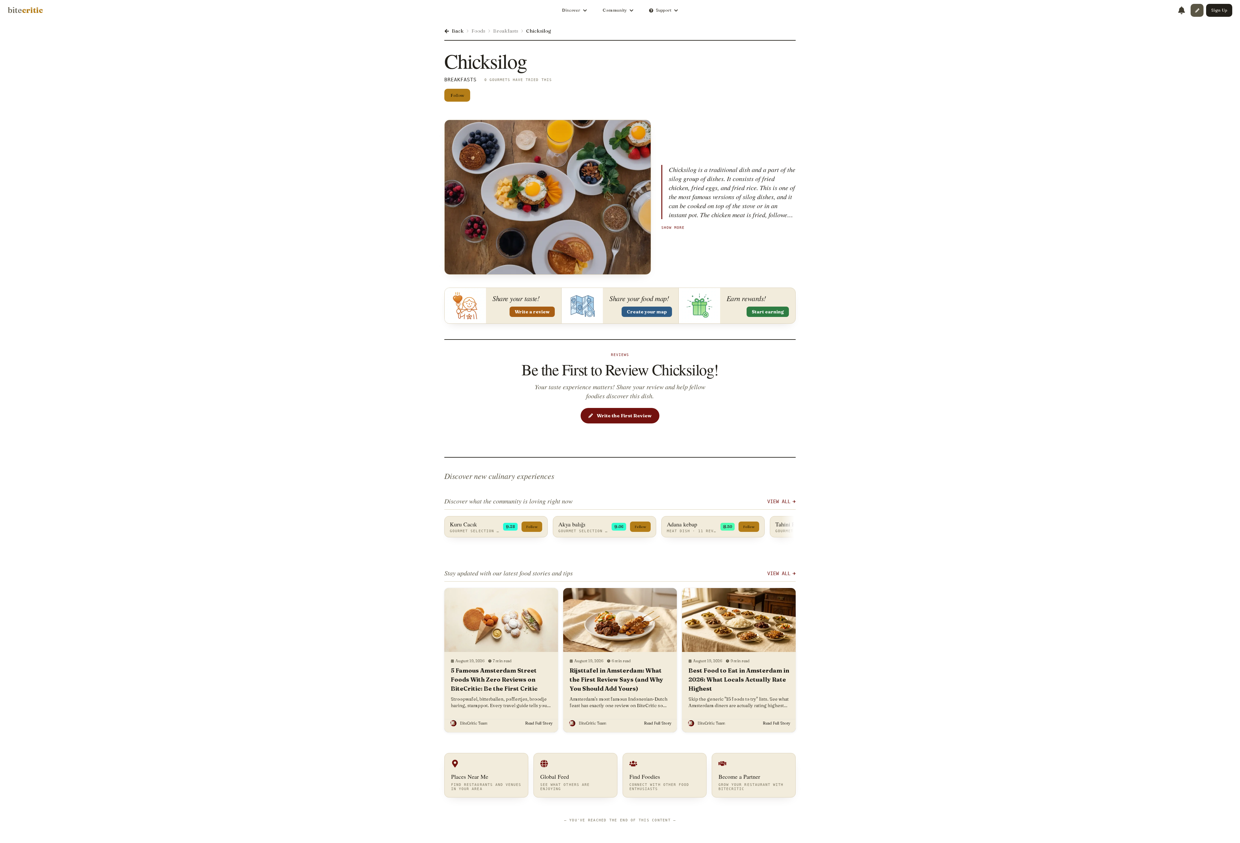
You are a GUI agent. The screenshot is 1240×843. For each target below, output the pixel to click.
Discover (571, 10)
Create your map (647, 312)
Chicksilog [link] (538, 31)
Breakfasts (505, 31)
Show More (673, 227)
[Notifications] (1181, 10)
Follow (457, 95)
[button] (1197, 10)
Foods (478, 31)
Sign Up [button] (1219, 10)
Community (615, 10)
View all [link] (778, 573)
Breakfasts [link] (460, 80)
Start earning (768, 312)
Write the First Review (624, 415)
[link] (25, 10)
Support (663, 10)
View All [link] (778, 501)
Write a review (532, 312)
